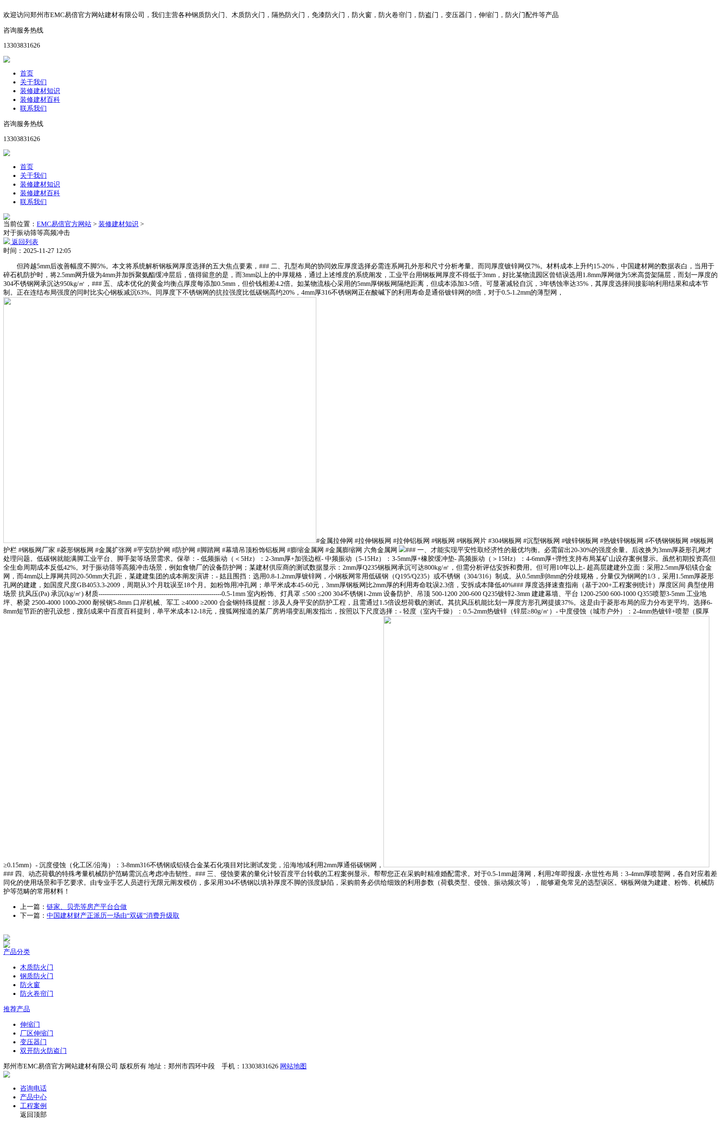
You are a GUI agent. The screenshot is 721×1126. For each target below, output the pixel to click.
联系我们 (33, 108)
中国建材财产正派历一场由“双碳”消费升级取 (113, 915)
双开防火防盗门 (43, 1050)
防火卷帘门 (36, 993)
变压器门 (33, 1041)
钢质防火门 (36, 976)
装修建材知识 (40, 90)
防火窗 (30, 984)
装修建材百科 (40, 99)
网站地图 (293, 1066)
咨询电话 (33, 1088)
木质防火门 (36, 967)
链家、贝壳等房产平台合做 (87, 906)
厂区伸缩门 (36, 1033)
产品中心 (33, 1097)
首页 (26, 73)
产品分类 (16, 951)
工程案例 (33, 1105)
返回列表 (24, 241)
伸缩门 (30, 1024)
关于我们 (33, 82)
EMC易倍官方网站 (64, 223)
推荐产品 (16, 1008)
